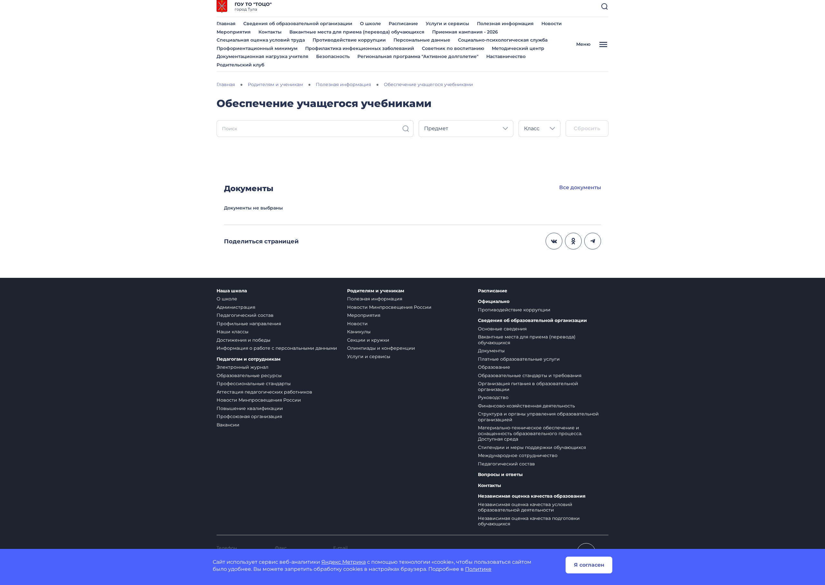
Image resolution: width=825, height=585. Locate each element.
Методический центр (518, 48)
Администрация (236, 307)
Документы (491, 351)
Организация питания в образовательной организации (528, 386)
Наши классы (232, 332)
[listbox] (466, 128)
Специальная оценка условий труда (261, 40)
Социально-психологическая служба (503, 40)
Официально (494, 301)
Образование (494, 367)
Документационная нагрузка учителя (262, 56)
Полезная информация (505, 23)
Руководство (493, 397)
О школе (370, 23)
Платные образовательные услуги (519, 359)
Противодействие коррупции (349, 40)
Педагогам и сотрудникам (248, 359)
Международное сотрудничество (518, 455)
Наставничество (506, 56)
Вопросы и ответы (500, 474)
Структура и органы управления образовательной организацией (538, 417)
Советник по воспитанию (453, 48)
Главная (226, 23)
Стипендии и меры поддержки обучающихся (532, 447)
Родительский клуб (240, 65)
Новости (551, 23)
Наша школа (232, 291)
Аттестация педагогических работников (264, 392)
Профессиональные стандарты (254, 383)
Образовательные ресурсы (249, 375)
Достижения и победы (243, 340)
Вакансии (228, 425)
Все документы (580, 187)
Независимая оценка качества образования (532, 496)
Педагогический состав (245, 315)
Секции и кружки (368, 340)
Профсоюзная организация (249, 416)
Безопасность (333, 56)
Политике (478, 569)
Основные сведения (502, 329)
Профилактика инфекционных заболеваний (359, 48)
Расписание (403, 23)
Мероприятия (234, 32)
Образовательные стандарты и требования (529, 375)
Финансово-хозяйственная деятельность (526, 406)
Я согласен (589, 565)
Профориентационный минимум (257, 48)
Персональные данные (421, 40)
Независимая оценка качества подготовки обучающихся (529, 521)
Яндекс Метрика (343, 562)
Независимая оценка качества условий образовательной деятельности (525, 507)
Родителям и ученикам (375, 291)
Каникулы (359, 332)
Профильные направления (249, 324)
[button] (604, 6)
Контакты (270, 32)
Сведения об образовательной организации (297, 23)
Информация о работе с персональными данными (277, 348)
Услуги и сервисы (447, 23)
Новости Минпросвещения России (259, 400)
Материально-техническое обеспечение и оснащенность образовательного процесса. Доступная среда (530, 433)
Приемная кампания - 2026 (465, 32)
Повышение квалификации (250, 408)
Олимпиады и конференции (381, 348)
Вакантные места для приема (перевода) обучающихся (356, 32)
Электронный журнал (242, 367)
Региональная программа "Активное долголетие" (418, 56)
